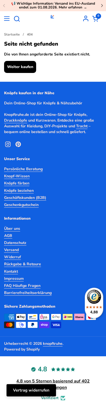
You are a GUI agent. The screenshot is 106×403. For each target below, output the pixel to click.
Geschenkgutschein (21, 204)
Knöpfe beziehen (19, 190)
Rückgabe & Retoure (22, 264)
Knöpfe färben (16, 183)
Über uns (12, 228)
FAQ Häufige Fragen (22, 285)
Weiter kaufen (20, 66)
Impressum (14, 278)
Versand (11, 249)
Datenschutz (15, 242)
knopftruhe (53, 343)
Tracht (82, 126)
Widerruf (12, 257)
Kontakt (11, 271)
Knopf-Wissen (17, 176)
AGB (8, 235)
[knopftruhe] (52, 18)
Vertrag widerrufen (31, 390)
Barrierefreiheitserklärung (28, 292)
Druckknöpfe (15, 120)
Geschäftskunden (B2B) (25, 197)
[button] (16, 18)
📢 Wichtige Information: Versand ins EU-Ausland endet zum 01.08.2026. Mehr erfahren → (53, 6)
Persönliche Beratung (23, 169)
